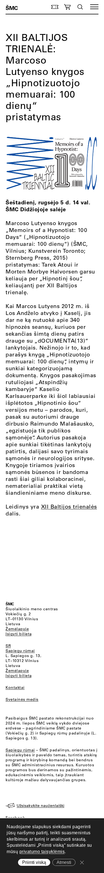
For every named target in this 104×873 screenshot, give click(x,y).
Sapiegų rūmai (20, 650)
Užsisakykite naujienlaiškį (40, 805)
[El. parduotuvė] (67, 7)
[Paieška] (80, 7)
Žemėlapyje (17, 628)
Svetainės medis (22, 699)
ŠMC (12, 7)
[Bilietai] (54, 7)
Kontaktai (15, 687)
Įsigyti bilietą (19, 633)
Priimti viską (34, 862)
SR (8, 645)
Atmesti (64, 862)
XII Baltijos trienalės (69, 506)
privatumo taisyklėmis (42, 851)
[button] (94, 6)
